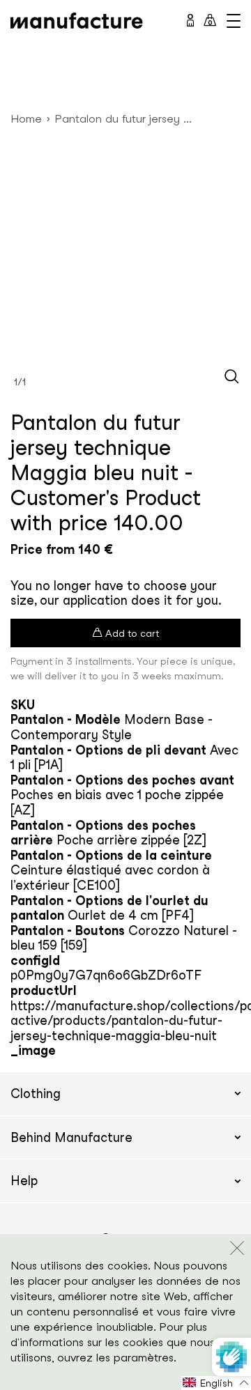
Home (26, 118)
